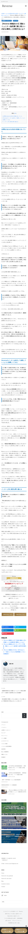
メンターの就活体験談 (6, 746)
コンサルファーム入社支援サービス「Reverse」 (13, 911)
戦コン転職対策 (4, 751)
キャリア (16, 20)
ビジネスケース (4, 740)
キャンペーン (4, 735)
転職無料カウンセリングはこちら (21, 930)
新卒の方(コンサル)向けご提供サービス (13, 913)
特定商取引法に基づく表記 (14, 922)
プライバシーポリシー (16, 920)
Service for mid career (6, 878)
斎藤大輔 (11, 663)
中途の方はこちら (20, 614)
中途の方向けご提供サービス (13, 916)
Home (2, 873)
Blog (2, 881)
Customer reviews (5, 883)
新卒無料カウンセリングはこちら (7, 930)
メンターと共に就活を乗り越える (10, 121)
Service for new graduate (7, 875)
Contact (3, 886)
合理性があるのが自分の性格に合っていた (12, 116)
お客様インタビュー (6, 20)
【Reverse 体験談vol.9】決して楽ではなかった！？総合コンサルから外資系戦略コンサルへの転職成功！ (14, 651)
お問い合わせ (5, 1)
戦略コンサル (4, 754)
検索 (2, 712)
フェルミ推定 (4, 743)
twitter (5, 895)
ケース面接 (3, 738)
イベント (3, 724)
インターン (3, 727)
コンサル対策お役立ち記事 (10, 918)
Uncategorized (4, 722)
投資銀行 (3, 757)
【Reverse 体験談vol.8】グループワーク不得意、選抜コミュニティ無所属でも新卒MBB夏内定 (14, 646)
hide (15, 113)
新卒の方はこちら (7, 614)
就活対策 (3, 749)
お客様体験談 (19, 918)
